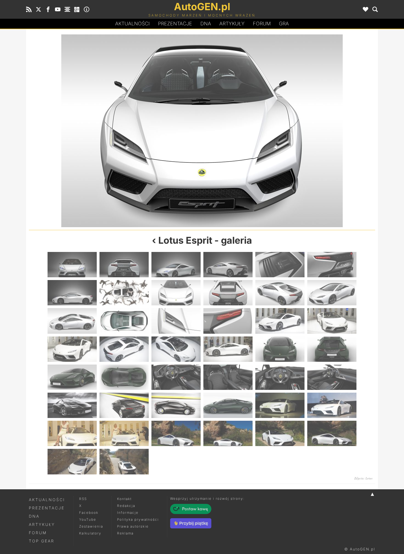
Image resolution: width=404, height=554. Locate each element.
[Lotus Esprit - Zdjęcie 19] (72, 349)
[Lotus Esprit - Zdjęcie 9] (176, 292)
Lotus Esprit (185, 240)
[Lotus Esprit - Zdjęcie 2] (124, 264)
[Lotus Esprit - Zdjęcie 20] (124, 349)
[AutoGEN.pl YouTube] (57, 9)
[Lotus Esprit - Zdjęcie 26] (124, 377)
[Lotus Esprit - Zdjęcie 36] (331, 405)
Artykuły (232, 23)
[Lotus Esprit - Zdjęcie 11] (280, 292)
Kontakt (124, 499)
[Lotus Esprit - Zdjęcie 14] (124, 320)
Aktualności (132, 23)
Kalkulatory (90, 533)
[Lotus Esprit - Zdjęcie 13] (72, 320)
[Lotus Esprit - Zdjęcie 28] (228, 377)
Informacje (128, 512)
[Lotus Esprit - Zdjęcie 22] (228, 349)
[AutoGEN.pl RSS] (29, 9)
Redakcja (126, 506)
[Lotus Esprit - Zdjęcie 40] (228, 433)
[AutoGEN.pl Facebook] (48, 9)
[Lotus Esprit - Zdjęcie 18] (331, 320)
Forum (262, 23)
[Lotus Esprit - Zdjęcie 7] (72, 292)
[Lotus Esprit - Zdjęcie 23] (280, 349)
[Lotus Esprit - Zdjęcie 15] (176, 320)
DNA (34, 516)
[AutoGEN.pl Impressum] (86, 9)
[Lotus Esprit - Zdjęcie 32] (124, 405)
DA (205, 23)
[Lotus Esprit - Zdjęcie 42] (331, 433)
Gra (284, 23)
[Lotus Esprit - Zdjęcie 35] (280, 405)
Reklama (125, 533)
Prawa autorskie (133, 526)
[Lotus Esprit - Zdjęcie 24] (331, 349)
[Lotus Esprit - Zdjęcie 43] (72, 461)
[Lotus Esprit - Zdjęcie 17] (280, 320)
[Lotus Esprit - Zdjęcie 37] (72, 433)
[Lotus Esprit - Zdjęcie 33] (176, 405)
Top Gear (41, 541)
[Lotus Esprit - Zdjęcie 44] (124, 461)
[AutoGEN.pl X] (38, 9)
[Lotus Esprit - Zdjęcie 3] (176, 264)
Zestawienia (91, 526)
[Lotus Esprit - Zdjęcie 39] (176, 433)
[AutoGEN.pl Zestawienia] (67, 9)
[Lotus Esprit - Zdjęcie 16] (228, 320)
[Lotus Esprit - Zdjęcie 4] (228, 264)
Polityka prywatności (138, 519)
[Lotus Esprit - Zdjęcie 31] (72, 405)
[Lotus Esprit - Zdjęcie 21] (176, 349)
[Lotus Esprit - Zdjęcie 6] (331, 264)
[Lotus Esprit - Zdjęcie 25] (72, 377)
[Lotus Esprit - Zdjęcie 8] (115, 130)
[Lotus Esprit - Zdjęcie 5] (280, 264)
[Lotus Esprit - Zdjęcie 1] (72, 264)
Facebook (88, 512)
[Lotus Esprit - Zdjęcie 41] (280, 433)
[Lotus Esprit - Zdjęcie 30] (331, 377)
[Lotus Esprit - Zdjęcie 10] (288, 130)
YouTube (87, 519)
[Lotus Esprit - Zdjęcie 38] (124, 433)
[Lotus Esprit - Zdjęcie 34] (228, 405)
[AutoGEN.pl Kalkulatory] (77, 9)
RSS (83, 499)
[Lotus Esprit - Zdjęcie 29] (280, 377)
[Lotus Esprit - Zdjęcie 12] (331, 292)
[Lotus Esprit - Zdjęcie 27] (176, 377)
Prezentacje (175, 23)
